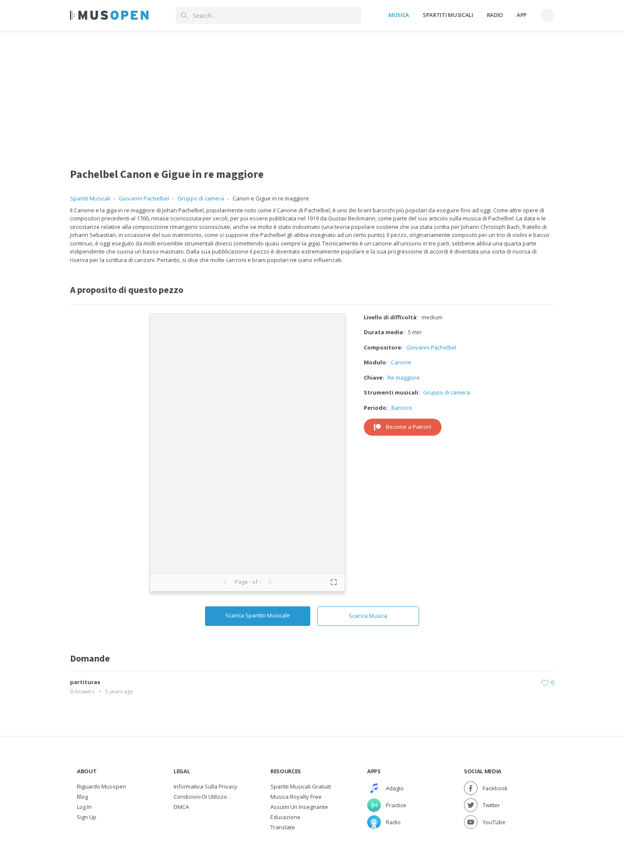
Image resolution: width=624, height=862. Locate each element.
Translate (282, 827)
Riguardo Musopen (101, 786)
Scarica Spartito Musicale (257, 615)
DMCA (181, 807)
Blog (82, 796)
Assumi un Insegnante (299, 807)
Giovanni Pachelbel (144, 198)
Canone (401, 362)
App (522, 15)
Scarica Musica (368, 616)
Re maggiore (404, 377)
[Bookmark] (545, 682)
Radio (495, 15)
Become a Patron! (408, 427)
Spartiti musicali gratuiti (300, 786)
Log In (84, 807)
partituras (85, 682)
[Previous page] (225, 582)
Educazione (285, 817)
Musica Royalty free (296, 796)
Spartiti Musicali (448, 15)
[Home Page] (109, 15)
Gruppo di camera (200, 198)
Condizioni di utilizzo (200, 796)
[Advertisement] (312, 90)
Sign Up (86, 817)
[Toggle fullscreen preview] (333, 582)
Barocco (401, 407)
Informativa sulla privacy (205, 786)
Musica (398, 15)
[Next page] (270, 582)
